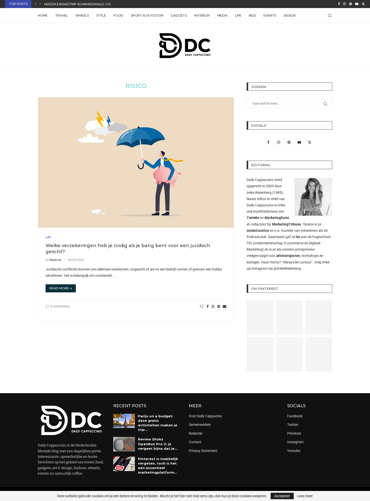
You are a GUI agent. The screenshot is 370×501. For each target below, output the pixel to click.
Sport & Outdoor (147, 15)
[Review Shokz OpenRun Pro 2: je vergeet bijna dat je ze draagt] (124, 444)
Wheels (82, 15)
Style (101, 15)
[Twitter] (363, 4)
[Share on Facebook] (208, 306)
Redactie (55, 260)
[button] (35, 4)
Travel (61, 15)
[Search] (329, 15)
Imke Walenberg (259, 193)
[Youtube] (356, 4)
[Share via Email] (224, 306)
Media (222, 15)
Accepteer (282, 496)
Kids (252, 15)
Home (43, 15)
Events (270, 15)
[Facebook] (339, 4)
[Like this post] (201, 306)
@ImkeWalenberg (287, 268)
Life (238, 15)
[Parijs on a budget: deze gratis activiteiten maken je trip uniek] (124, 421)
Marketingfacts (277, 218)
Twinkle (253, 218)
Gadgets (179, 15)
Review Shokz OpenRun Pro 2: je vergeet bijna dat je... (157, 443)
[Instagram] (344, 4)
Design (289, 15)
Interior (202, 15)
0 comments (60, 306)
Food (118, 15)
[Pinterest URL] (260, 317)
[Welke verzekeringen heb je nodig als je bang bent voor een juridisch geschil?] (136, 162)
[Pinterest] (350, 4)
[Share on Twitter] (213, 306)
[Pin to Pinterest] (218, 306)
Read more (59, 288)
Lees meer (305, 496)
